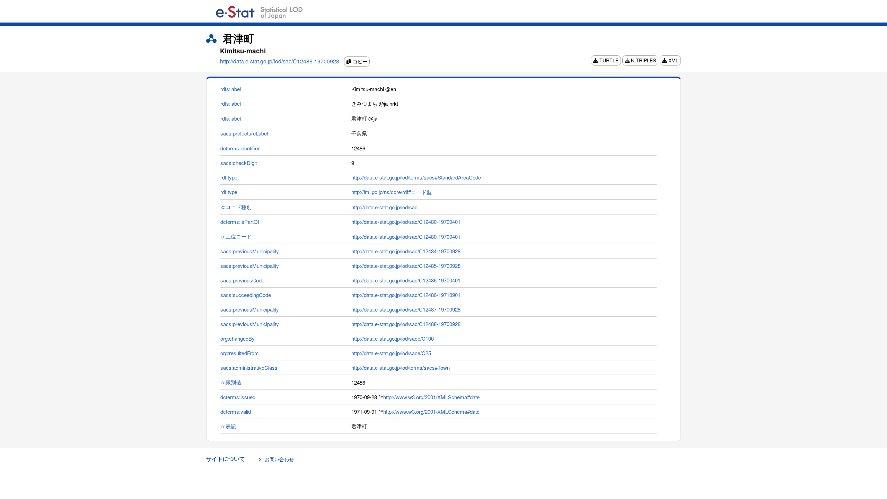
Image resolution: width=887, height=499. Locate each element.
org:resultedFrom (239, 353)
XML (672, 60)
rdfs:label (230, 89)
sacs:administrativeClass (249, 367)
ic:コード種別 (236, 206)
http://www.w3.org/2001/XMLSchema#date (431, 397)
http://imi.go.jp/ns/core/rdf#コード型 (391, 191)
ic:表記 (228, 426)
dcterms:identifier (240, 148)
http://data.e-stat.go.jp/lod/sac (384, 207)
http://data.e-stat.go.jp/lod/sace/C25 (391, 353)
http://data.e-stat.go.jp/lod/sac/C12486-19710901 (405, 294)
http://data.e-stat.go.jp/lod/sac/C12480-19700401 (405, 221)
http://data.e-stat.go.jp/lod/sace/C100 (392, 338)
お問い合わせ (279, 459)
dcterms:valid (235, 411)
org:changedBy (237, 338)
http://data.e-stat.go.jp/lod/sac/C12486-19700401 (405, 280)
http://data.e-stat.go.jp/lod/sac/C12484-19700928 (405, 251)
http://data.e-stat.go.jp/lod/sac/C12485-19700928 (405, 265)
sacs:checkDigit (238, 162)
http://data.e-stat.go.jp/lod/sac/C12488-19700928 (405, 323)
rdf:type (228, 177)
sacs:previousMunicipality (249, 251)
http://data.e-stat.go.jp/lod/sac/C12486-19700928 (279, 61)
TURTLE (608, 60)
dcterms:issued (237, 397)
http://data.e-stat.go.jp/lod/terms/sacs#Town (400, 367)
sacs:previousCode (242, 280)
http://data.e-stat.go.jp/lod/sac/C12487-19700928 (405, 309)
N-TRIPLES (643, 60)
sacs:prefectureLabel (244, 133)
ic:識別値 (230, 382)
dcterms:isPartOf (239, 221)
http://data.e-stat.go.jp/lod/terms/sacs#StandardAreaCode (416, 177)
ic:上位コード (236, 236)
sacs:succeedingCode (245, 294)
